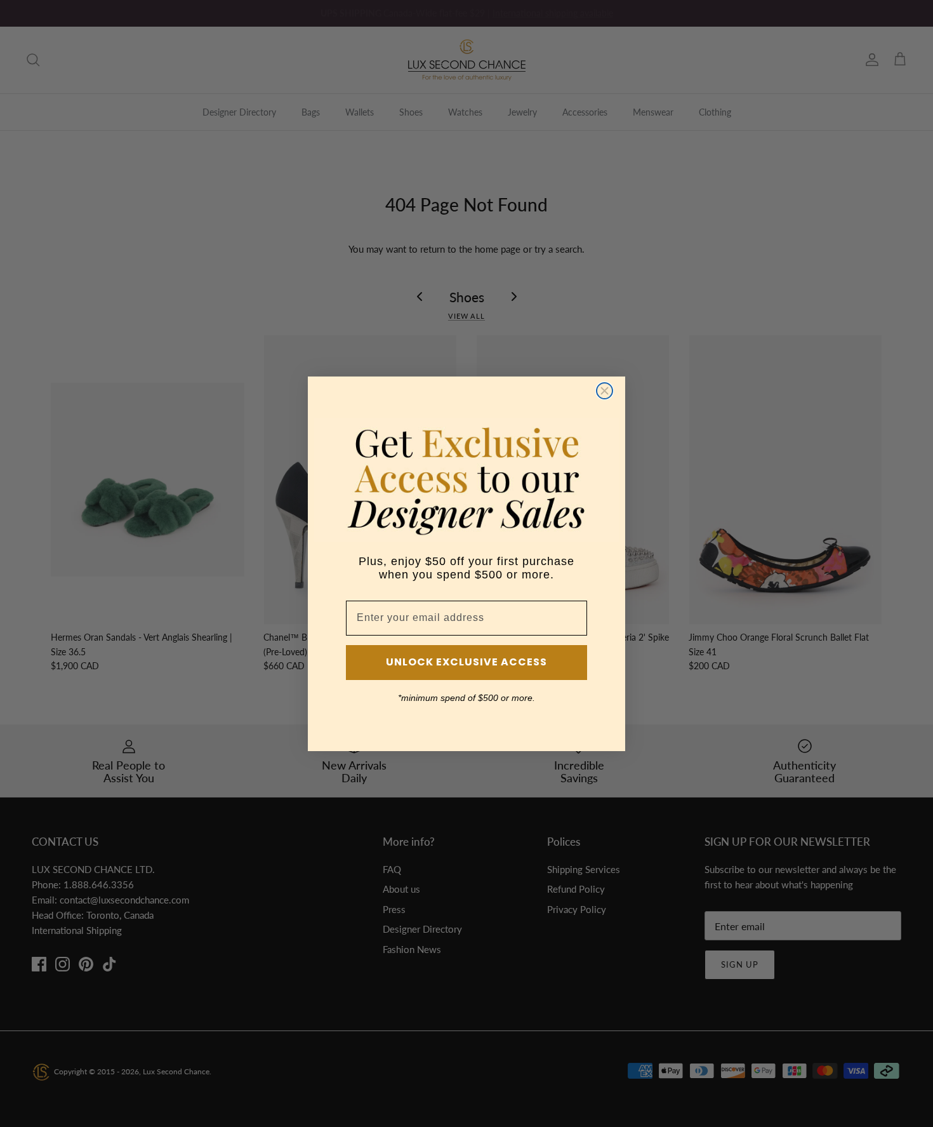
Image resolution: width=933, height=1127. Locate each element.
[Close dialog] (604, 391)
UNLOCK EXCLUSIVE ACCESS (466, 662)
